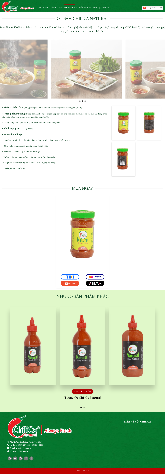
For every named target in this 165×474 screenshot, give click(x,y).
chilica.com (23, 451)
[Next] (158, 71)
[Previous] (6, 71)
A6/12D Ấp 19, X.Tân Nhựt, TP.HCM (26, 442)
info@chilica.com (23, 448)
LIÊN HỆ (96, 8)
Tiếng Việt (150, 8)
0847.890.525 (37, 445)
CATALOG (106, 8)
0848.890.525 (24, 445)
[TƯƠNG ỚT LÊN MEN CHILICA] (19, 6)
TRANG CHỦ (44, 8)
